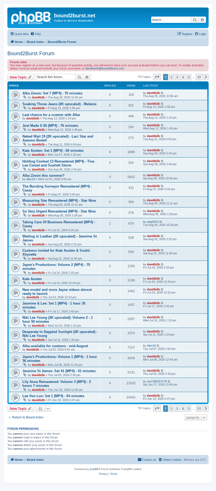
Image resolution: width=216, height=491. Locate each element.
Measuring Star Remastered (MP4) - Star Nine (59, 201)
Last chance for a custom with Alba (51, 115)
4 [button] (183, 77)
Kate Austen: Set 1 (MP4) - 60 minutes (53, 151)
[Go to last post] (162, 92)
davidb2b (38, 97)
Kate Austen (32, 279)
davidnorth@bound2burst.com (104, 68)
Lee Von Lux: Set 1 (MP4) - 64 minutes (53, 396)
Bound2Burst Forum (31, 53)
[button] (157, 77)
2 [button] (171, 77)
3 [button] (177, 77)
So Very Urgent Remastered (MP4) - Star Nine (59, 211)
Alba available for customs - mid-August (55, 346)
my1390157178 (157, 381)
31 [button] (199, 77)
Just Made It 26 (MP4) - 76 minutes (50, 126)
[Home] (31, 17)
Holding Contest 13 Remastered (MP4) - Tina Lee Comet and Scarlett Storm (58, 163)
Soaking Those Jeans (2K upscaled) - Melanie (59, 104)
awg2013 (153, 221)
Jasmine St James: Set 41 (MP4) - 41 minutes (59, 371)
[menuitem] (35, 34)
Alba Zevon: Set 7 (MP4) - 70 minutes (52, 93)
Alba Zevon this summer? (43, 176)
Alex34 (30, 179)
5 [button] (189, 77)
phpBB (94, 469)
